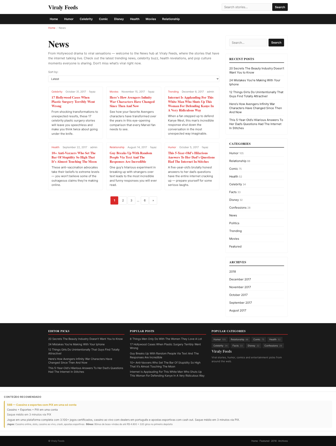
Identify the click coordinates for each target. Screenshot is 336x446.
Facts (235, 192)
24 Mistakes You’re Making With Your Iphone (76, 344)
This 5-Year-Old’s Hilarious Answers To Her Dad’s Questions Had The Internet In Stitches (191, 157)
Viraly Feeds (63, 7)
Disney (119, 19)
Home (54, 19)
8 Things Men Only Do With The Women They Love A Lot (166, 338)
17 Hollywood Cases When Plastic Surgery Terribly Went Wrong (73, 101)
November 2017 (240, 287)
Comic (103, 19)
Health (134, 19)
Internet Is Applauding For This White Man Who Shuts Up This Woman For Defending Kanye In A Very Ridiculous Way (191, 104)
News (233, 215)
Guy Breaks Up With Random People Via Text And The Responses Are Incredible (131, 157)
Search (280, 7)
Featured (235, 246)
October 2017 (238, 295)
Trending (173, 91)
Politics (234, 223)
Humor (69, 19)
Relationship (171, 19)
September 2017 (240, 302)
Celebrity (86, 19)
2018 (232, 271)
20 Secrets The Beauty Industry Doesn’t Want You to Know (85, 338)
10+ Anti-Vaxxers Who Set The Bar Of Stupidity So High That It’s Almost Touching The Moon (74, 157)
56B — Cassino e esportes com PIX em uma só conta (41, 404)
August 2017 (237, 310)
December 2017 (240, 279)
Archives (283, 440)
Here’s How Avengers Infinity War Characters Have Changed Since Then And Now (132, 101)
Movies (151, 19)
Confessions (239, 207)
